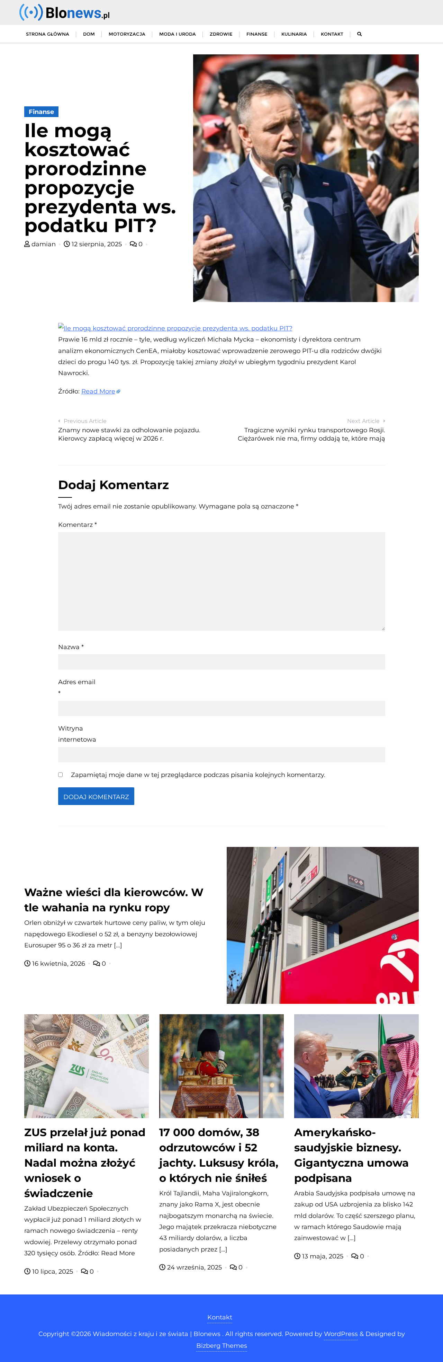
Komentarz (77, 525)
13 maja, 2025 (322, 1256)
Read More (98, 391)
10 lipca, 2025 (52, 1271)
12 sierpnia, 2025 (97, 244)
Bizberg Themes (221, 1346)
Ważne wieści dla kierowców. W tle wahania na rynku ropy (114, 900)
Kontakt (219, 1317)
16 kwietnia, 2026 (58, 963)
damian (43, 244)
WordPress (341, 1334)
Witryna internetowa (77, 734)
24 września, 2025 (194, 1267)
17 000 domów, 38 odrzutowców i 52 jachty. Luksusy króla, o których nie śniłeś (218, 1155)
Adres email (77, 687)
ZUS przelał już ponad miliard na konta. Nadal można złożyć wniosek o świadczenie (84, 1163)
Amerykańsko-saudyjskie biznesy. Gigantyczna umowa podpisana (351, 1155)
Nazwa (71, 647)
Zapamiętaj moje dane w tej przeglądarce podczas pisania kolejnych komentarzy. (198, 775)
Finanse (41, 112)
